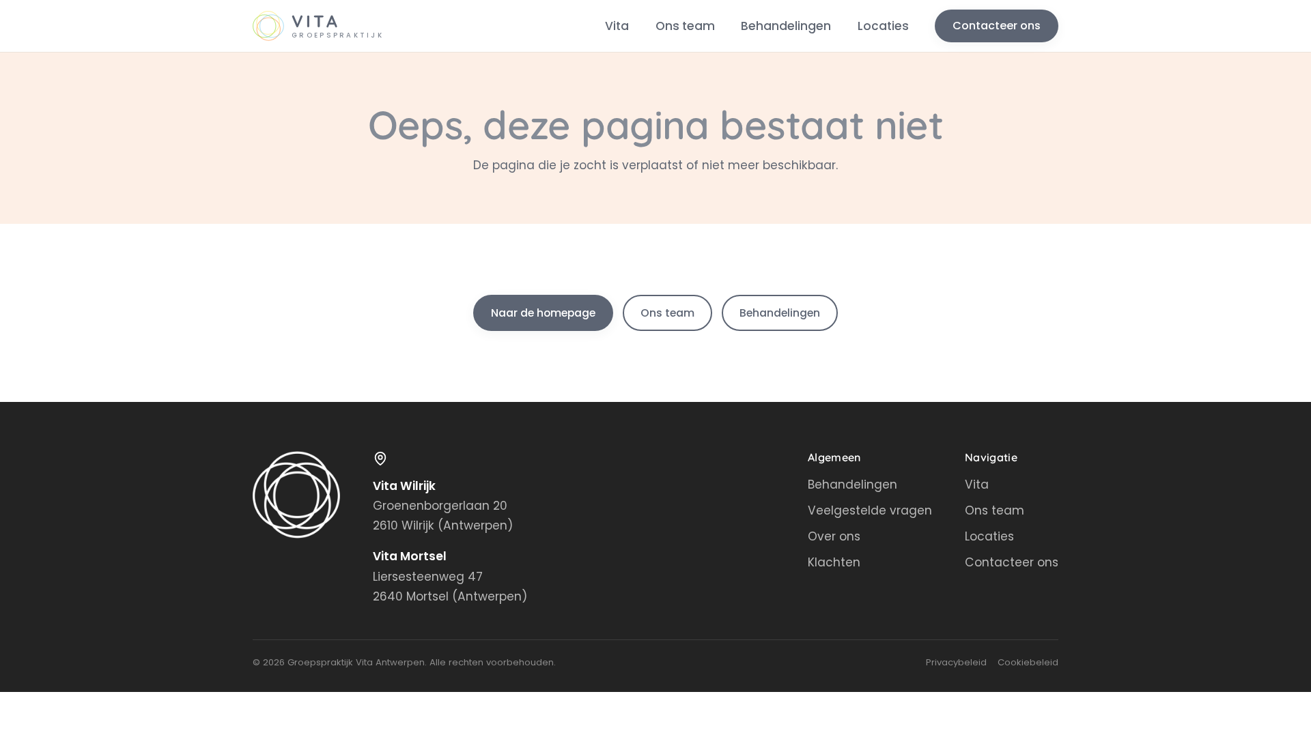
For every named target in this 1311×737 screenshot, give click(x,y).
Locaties (883, 26)
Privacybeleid (956, 662)
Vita (617, 26)
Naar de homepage (543, 313)
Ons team (685, 26)
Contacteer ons (997, 25)
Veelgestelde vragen (870, 510)
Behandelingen (786, 26)
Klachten (834, 562)
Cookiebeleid (1028, 662)
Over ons (834, 536)
